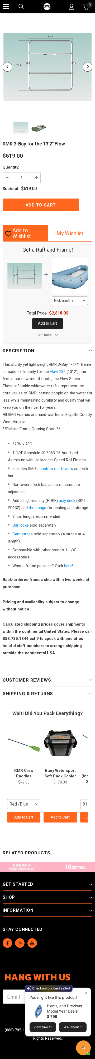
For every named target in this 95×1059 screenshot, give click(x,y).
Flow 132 (57, 371)
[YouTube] (32, 943)
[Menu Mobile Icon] (6, 6)
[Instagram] (20, 943)
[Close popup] (86, 992)
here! (68, 565)
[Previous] (7, 67)
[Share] (87, 205)
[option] (47, 67)
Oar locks (20, 525)
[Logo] (47, 6)
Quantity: (11, 167)
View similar (43, 1027)
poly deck (67, 500)
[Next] (87, 67)
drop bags (37, 507)
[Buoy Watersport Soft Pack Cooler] (60, 744)
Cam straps (22, 534)
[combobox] (70, 300)
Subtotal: (11, 188)
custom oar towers (56, 468)
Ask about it (73, 1027)
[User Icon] (71, 7)
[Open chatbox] (83, 1047)
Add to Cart (23, 817)
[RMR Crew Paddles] (23, 744)
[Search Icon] (26, 6)
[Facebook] (7, 943)
